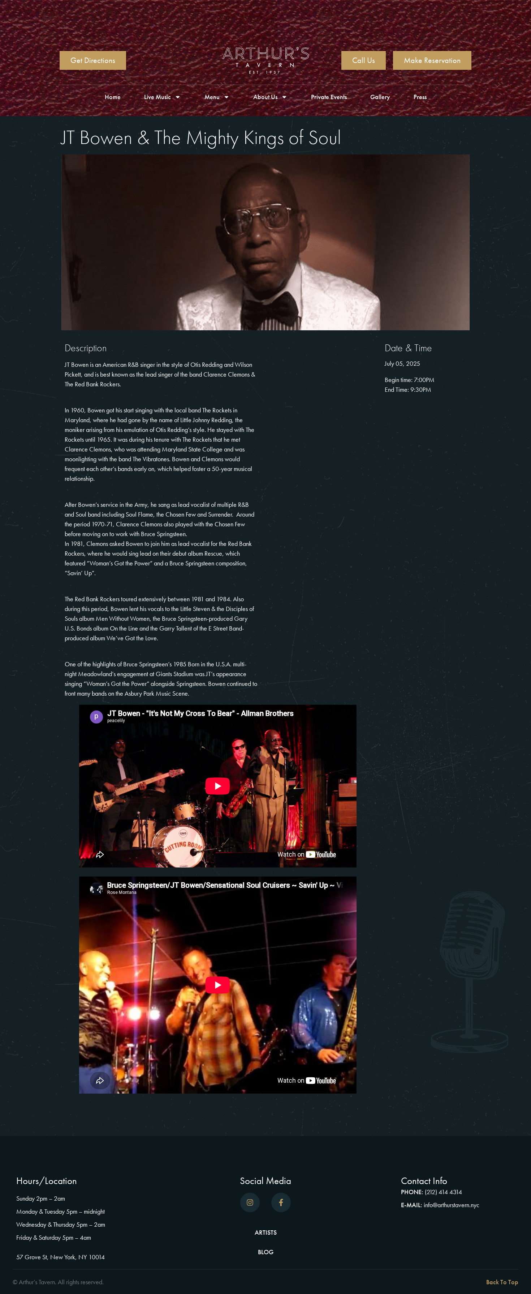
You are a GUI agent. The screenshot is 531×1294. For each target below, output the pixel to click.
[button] (393, 1282)
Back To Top (502, 1282)
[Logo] (266, 60)
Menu (212, 97)
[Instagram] (250, 1202)
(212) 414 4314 (443, 1192)
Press (420, 97)
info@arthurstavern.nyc (451, 1205)
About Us (265, 97)
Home (113, 97)
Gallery (380, 97)
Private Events (329, 97)
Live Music (157, 97)
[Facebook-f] (281, 1202)
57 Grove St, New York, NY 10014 (60, 1257)
